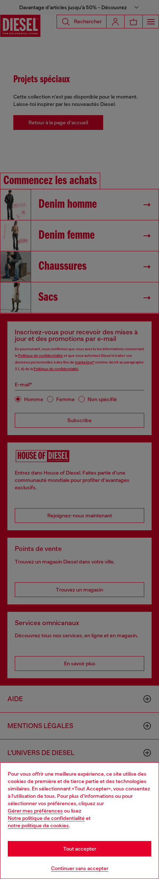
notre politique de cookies (38, 825)
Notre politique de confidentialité (46, 818)
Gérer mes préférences (35, 811)
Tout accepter (79, 849)
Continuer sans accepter (79, 868)
